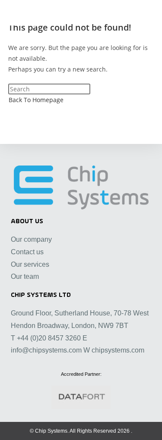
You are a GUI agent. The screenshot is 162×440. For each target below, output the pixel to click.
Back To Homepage (36, 100)
